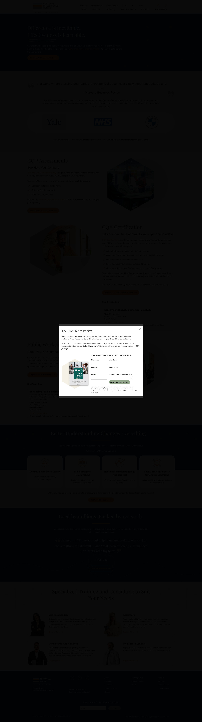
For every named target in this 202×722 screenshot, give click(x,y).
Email (93, 374)
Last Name (113, 360)
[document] (101, 361)
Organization (114, 367)
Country (94, 367)
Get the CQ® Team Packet (119, 382)
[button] (139, 329)
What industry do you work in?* (120, 374)
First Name (95, 360)
